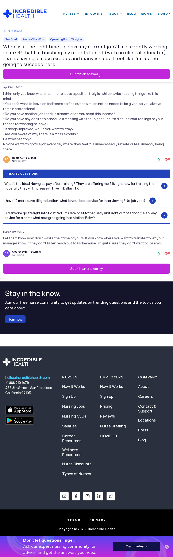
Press (143, 429)
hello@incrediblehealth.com (27, 377)
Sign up (106, 396)
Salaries (69, 425)
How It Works (73, 386)
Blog (131, 14)
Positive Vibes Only (34, 39)
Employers (93, 14)
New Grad (11, 39)
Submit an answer (84, 74)
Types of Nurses (76, 473)
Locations (147, 420)
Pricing (106, 406)
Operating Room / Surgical (66, 39)
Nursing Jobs (73, 406)
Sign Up (163, 14)
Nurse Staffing (113, 425)
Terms (74, 520)
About (113, 14)
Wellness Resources (71, 452)
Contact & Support (147, 409)
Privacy (98, 520)
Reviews (107, 416)
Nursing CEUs (74, 416)
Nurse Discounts (76, 463)
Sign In (146, 14)
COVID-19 (108, 435)
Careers (145, 396)
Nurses (69, 14)
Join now (15, 319)
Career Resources (71, 438)
